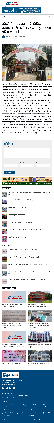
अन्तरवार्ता (31, 413)
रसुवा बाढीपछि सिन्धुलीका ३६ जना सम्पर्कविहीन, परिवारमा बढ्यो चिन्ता (24, 257)
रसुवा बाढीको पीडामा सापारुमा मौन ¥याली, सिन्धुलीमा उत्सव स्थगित (24, 250)
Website (38, 163)
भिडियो (3, 415)
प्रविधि (21, 413)
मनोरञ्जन (8, 415)
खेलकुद (17, 413)
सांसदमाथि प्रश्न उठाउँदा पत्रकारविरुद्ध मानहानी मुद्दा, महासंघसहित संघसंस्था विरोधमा (27, 265)
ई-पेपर (36, 413)
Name (6, 163)
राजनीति (48, 413)
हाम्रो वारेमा (4, 413)
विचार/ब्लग (31, 415)
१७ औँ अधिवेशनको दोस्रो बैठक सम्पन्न (17, 237)
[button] (49, 16)
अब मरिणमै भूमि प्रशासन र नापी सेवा (16, 215)
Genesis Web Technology (46, 420)
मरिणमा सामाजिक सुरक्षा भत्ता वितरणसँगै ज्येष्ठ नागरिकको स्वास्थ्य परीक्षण (25, 230)
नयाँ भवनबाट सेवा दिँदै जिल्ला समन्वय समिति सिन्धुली (20, 200)
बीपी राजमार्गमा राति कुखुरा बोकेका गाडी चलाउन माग (20, 222)
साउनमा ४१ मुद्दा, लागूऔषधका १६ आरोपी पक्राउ (19, 208)
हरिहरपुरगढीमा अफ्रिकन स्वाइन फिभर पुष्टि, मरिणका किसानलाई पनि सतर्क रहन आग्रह (28, 279)
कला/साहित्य (42, 413)
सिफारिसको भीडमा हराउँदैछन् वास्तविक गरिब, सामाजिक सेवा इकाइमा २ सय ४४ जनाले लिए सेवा (29, 194)
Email (22, 163)
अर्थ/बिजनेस (11, 413)
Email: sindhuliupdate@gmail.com (11, 398)
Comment (7, 147)
